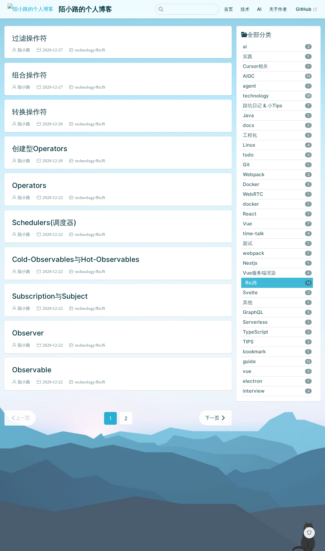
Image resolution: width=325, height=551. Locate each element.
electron (276, 381)
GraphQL (276, 312)
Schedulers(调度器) (44, 222)
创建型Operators (39, 148)
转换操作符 (29, 111)
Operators (29, 185)
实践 (276, 56)
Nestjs (276, 263)
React (276, 214)
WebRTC (276, 194)
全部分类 (259, 34)
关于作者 (278, 9)
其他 (276, 302)
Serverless (276, 322)
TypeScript (276, 332)
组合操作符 (29, 74)
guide (276, 361)
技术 (245, 9)
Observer (28, 333)
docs (276, 125)
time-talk (276, 233)
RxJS (100, 50)
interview (276, 391)
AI (259, 9)
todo (276, 155)
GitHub (304, 9)
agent (276, 86)
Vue (276, 224)
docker (276, 204)
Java (276, 115)
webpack (276, 253)
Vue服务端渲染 (276, 273)
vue (276, 371)
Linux (276, 145)
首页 (228, 9)
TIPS (276, 342)
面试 (276, 243)
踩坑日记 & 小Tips (276, 106)
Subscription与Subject (50, 296)
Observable (31, 369)
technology (85, 50)
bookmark (276, 352)
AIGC (276, 76)
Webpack (276, 174)
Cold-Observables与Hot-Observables (75, 259)
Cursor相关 (276, 66)
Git (276, 165)
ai (276, 46)
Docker (276, 184)
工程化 (276, 135)
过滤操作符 (29, 38)
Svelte (276, 292)
